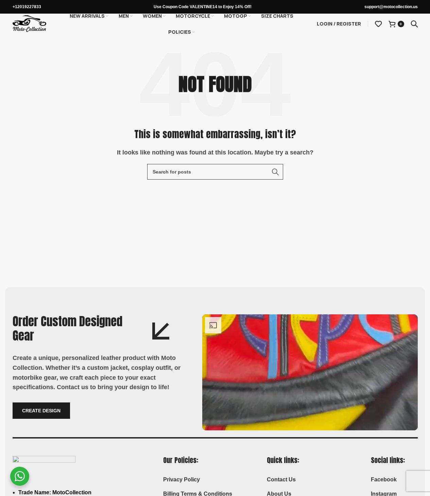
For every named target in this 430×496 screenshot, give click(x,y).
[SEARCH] (275, 172)
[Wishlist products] (378, 24)
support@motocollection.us (391, 6)
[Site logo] (30, 23)
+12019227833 (27, 6)
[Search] (414, 24)
